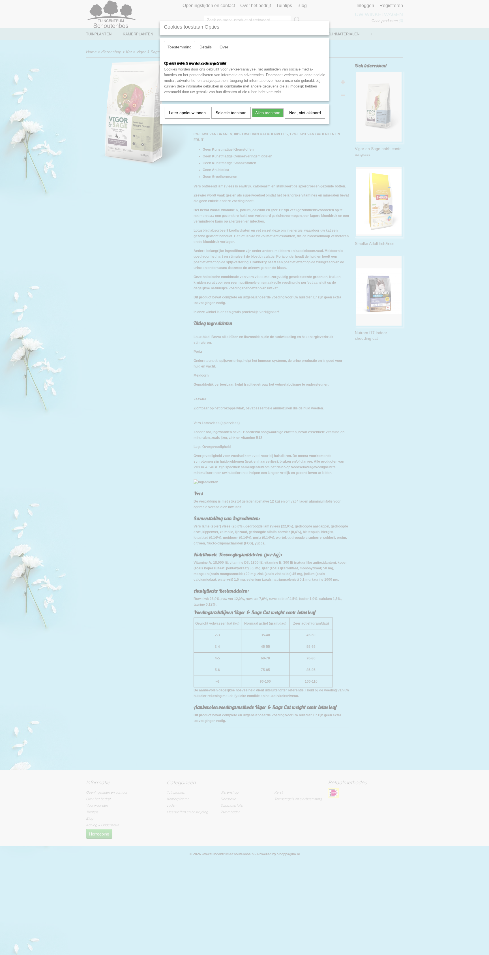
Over (224, 47)
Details (206, 47)
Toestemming (180, 47)
